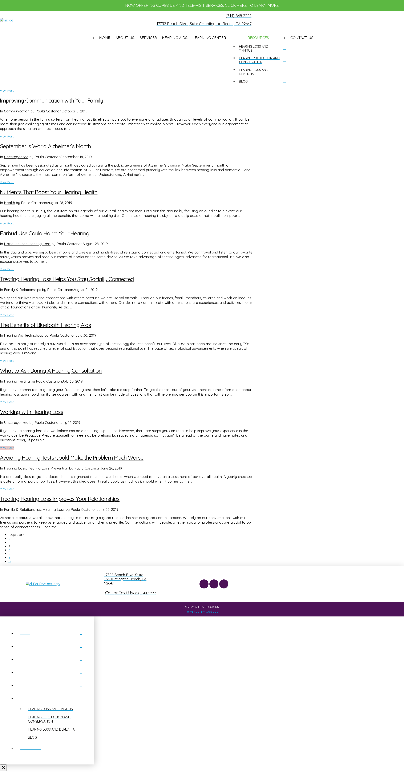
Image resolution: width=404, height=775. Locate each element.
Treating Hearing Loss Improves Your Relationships (60, 498)
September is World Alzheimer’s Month (45, 146)
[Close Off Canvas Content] (3, 767)
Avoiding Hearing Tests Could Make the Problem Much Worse (72, 457)
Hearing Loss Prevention (48, 468)
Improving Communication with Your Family (51, 100)
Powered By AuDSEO (202, 612)
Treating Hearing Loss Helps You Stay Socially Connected (67, 279)
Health (9, 202)
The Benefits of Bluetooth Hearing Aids (45, 324)
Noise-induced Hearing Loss (27, 243)
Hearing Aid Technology (24, 335)
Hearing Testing (17, 381)
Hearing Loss (15, 468)
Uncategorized (16, 156)
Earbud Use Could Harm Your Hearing (44, 233)
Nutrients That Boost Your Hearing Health (48, 192)
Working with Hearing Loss (31, 411)
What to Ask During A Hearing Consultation (51, 370)
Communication (16, 111)
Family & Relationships (22, 289)
